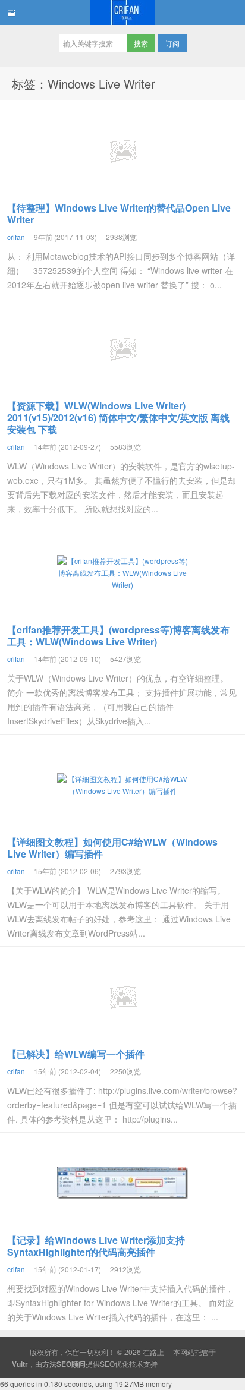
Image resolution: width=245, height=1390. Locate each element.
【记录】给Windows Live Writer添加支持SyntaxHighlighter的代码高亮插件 (96, 1246)
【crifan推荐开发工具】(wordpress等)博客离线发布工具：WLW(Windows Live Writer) (118, 635)
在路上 (122, 12)
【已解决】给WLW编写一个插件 (76, 1054)
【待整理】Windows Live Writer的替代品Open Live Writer (119, 213)
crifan (16, 237)
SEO (107, 1364)
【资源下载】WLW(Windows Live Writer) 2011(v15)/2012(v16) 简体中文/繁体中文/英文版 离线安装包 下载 (118, 417)
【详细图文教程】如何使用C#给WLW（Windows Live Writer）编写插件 (112, 848)
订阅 (172, 43)
